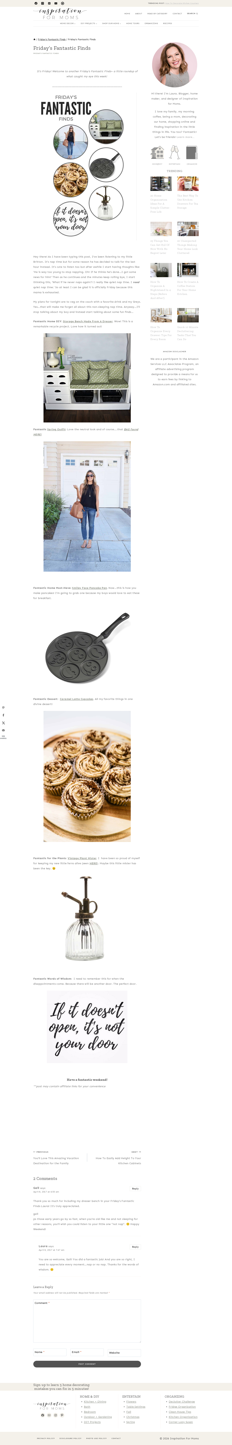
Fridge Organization (182, 1406)
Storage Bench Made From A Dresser (88, 321)
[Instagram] (42, 3)
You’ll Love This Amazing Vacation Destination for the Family (56, 1158)
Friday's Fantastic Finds (46, 53)
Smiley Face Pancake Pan (89, 587)
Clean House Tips (180, 1411)
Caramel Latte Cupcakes (76, 699)
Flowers (131, 1401)
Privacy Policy (44, 1438)
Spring (130, 1422)
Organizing (151, 23)
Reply (135, 1188)
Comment (42, 1303)
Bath (87, 1406)
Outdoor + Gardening (98, 1416)
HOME (127, 13)
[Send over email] (3, 730)
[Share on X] (3, 722)
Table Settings (135, 1406)
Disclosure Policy (69, 1438)
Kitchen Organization (183, 1416)
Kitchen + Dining (95, 1401)
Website (114, 1352)
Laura (43, 1246)
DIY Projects (92, 1422)
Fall (128, 1411)
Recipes (167, 23)
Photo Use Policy (95, 1438)
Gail (36, 1188)
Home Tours (132, 23)
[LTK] (62, 3)
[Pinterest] (49, 3)
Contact (177, 13)
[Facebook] (36, 3)
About (138, 13)
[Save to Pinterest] (3, 707)
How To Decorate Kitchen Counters (182, 3)
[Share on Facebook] (3, 715)
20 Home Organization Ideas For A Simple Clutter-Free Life (160, 203)
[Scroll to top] (6, 1434)
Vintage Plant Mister (82, 858)
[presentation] (161, 184)
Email (76, 1352)
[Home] (34, 39)
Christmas (132, 1416)
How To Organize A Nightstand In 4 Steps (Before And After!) (160, 290)
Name (40, 1352)
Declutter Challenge (182, 1401)
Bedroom (90, 1411)
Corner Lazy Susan (181, 1422)
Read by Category (157, 13)
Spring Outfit (56, 429)
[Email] (56, 3)
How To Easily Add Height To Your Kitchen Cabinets (118, 1158)
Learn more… (185, 137)
